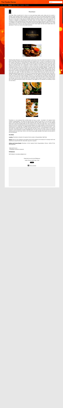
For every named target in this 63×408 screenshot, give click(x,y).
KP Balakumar (37, 158)
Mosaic (14, 5)
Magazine (10, 5)
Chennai (29, 160)
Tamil (38, 160)
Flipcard (5, 5)
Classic (2, 5)
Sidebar (18, 5)
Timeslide (27, 5)
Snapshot (22, 5)
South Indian (34, 160)
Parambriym (32, 12)
